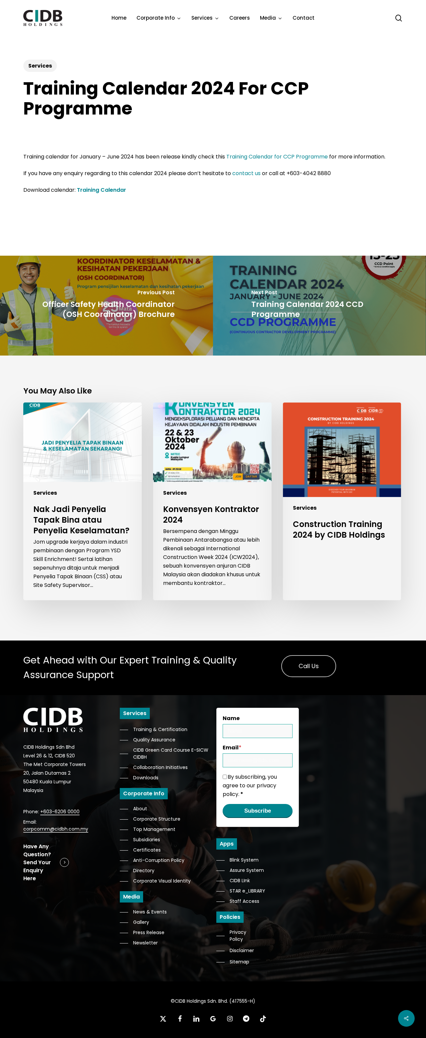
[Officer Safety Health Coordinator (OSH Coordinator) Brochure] (106, 306)
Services (40, 66)
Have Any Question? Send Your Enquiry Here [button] (37, 862)
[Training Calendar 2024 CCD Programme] (319, 306)
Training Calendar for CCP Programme (277, 156)
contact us (246, 173)
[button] (308, 666)
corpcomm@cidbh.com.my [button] (55, 829)
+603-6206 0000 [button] (60, 811)
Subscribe (257, 811)
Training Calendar (101, 190)
